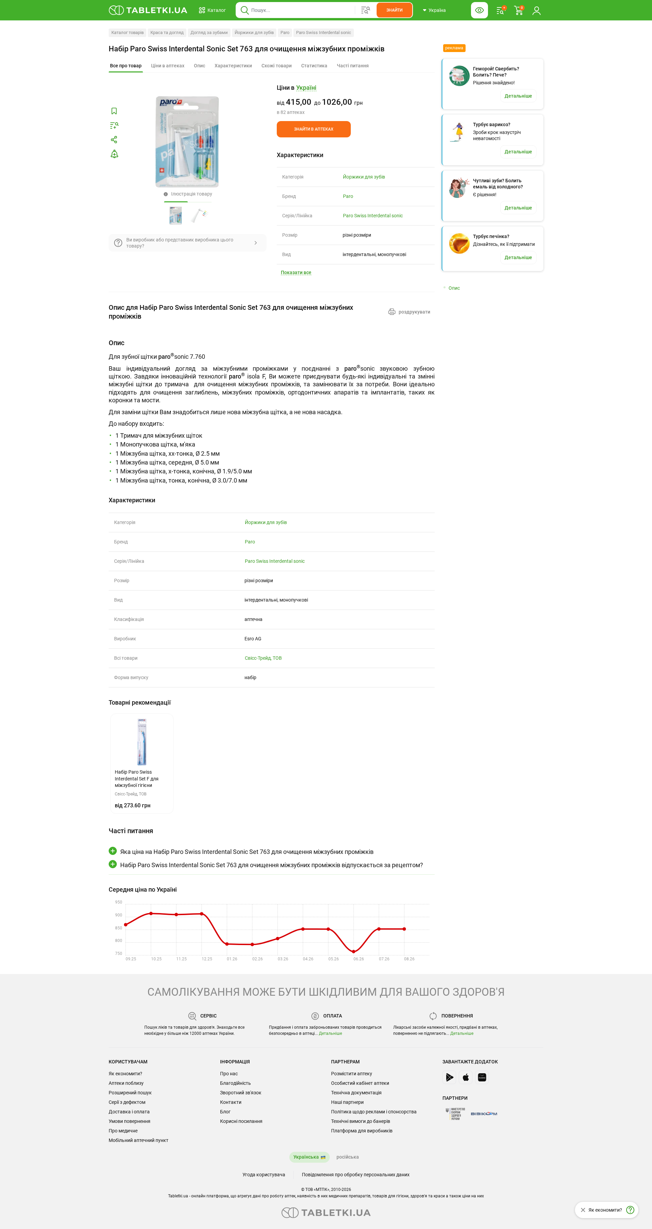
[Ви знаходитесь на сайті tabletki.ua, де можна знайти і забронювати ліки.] (148, 10)
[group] (356, 100)
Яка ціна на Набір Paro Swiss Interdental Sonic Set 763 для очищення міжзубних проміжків (247, 851)
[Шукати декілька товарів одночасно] (365, 10)
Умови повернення (129, 1121)
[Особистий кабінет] (536, 10)
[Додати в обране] (114, 111)
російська (348, 1157)
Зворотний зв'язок (240, 1092)
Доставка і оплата (129, 1111)
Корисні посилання (241, 1121)
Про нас (229, 1073)
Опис (454, 288)
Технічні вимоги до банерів (360, 1121)
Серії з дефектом (127, 1102)
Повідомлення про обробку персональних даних (356, 1174)
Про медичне (123, 1130)
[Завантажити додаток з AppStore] (465, 1077)
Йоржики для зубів (254, 32)
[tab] (126, 66)
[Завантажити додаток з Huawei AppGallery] (482, 1077)
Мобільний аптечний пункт (138, 1140)
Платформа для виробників (362, 1130)
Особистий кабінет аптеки (360, 1083)
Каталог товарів (127, 32)
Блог (225, 1111)
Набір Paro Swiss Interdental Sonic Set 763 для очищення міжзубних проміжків (247, 49)
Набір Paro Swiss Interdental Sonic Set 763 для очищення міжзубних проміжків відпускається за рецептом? (271, 865)
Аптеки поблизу (126, 1083)
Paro (284, 32)
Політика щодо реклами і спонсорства (374, 1111)
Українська (306, 1157)
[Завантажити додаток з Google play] (449, 1077)
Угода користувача (263, 1174)
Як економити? (125, 1073)
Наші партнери (347, 1102)
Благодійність (235, 1083)
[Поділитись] (114, 139)
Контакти (230, 1102)
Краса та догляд (167, 32)
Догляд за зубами (209, 32)
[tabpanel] (272, 411)
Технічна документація (356, 1092)
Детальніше (330, 1033)
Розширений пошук (130, 1092)
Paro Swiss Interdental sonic (323, 32)
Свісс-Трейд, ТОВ (263, 658)
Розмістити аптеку (351, 1073)
